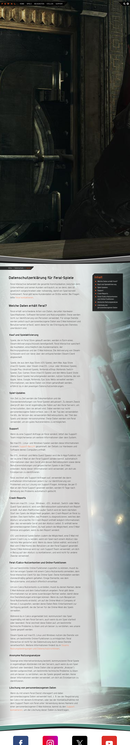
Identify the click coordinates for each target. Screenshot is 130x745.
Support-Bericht (27, 446)
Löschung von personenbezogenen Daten (107, 306)
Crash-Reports (103, 294)
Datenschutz (19, 268)
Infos (10, 268)
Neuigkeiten (39, 4)
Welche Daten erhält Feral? (108, 281)
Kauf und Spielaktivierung (107, 284)
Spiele (29, 4)
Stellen (50, 4)
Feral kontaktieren (24, 297)
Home (22, 4)
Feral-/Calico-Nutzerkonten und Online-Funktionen (107, 298)
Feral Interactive (8, 3)
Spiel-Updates (103, 287)
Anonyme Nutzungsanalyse (108, 302)
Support (59, 4)
